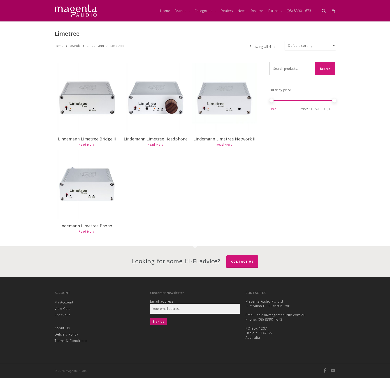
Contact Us (242, 262)
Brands (75, 46)
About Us (62, 328)
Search (325, 68)
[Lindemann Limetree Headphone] (155, 97)
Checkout (62, 315)
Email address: (162, 301)
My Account (64, 302)
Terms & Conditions (71, 340)
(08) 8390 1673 (270, 319)
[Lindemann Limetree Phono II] (87, 184)
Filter (272, 109)
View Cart (62, 308)
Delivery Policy (66, 334)
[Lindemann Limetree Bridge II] (87, 97)
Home (59, 46)
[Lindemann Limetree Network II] (224, 97)
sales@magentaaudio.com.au (281, 315)
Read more (87, 144)
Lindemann (95, 46)
